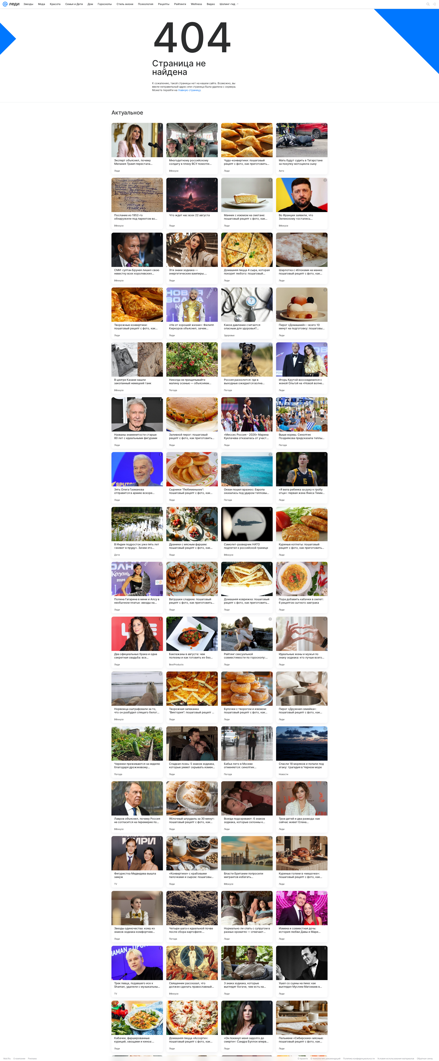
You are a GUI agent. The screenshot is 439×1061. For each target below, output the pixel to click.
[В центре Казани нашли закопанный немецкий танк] (137, 368)
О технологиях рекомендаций (325, 1058)
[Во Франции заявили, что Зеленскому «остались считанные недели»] (302, 203)
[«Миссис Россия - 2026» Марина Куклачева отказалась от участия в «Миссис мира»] (247, 423)
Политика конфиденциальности (359, 1058)
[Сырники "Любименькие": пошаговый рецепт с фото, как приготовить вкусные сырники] (192, 477)
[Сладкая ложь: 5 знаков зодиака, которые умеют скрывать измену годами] (192, 752)
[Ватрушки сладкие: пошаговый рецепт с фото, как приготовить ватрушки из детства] (192, 587)
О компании (19, 1058)
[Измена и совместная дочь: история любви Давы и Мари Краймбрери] (302, 916)
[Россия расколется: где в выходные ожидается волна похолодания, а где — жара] (247, 368)
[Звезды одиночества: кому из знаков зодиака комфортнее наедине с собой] (137, 916)
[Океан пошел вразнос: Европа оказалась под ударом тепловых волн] (247, 477)
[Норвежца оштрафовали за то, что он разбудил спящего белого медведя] (137, 697)
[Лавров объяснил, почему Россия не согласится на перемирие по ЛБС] (137, 807)
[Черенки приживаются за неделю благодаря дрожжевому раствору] (137, 752)
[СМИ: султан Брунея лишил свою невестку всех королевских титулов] (137, 258)
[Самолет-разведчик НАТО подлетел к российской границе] (247, 532)
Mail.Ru (7, 1058)
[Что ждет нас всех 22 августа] (192, 203)
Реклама (32, 1058)
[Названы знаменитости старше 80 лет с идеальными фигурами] (137, 423)
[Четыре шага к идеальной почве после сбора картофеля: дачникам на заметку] (192, 916)
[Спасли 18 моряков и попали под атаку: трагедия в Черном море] (302, 752)
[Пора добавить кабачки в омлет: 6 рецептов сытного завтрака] (302, 587)
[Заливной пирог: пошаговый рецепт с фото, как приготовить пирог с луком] (192, 423)
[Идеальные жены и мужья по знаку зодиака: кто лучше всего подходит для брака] (302, 642)
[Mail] (5, 4)
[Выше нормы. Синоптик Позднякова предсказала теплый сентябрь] (302, 423)
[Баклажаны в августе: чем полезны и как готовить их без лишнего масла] (192, 642)
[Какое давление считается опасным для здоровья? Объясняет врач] (247, 313)
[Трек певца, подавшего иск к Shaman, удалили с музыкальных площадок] (137, 971)
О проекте (303, 1058)
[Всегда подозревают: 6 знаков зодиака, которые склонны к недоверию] (247, 807)
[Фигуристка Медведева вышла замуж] (137, 862)
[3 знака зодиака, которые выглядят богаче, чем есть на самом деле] (247, 971)
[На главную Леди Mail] (13, 4)
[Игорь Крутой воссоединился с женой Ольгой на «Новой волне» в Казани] (302, 368)
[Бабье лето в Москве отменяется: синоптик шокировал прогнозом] (247, 752)
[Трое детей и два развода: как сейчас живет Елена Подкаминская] (302, 807)
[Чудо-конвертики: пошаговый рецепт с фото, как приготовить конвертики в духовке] (247, 148)
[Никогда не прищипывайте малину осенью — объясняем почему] (192, 368)
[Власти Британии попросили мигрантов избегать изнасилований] (247, 862)
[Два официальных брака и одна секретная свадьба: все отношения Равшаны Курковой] (137, 642)
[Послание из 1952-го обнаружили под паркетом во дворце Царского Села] (137, 203)
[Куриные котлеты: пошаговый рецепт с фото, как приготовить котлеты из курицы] (302, 532)
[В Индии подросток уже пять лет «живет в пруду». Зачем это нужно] (137, 532)
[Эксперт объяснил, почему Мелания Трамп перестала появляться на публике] (137, 148)
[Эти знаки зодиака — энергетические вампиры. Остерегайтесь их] (192, 258)
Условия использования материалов (395, 1058)
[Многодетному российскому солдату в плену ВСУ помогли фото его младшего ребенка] (192, 148)
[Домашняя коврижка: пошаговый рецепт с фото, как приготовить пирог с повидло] (247, 587)
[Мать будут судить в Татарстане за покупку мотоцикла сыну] (302, 148)
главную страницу (189, 90)
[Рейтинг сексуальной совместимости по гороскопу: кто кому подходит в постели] (247, 642)
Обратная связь (425, 1058)
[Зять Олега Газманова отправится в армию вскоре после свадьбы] (137, 477)
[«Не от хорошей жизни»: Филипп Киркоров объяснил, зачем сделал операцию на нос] (192, 313)
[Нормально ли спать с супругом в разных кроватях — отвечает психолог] (247, 916)
